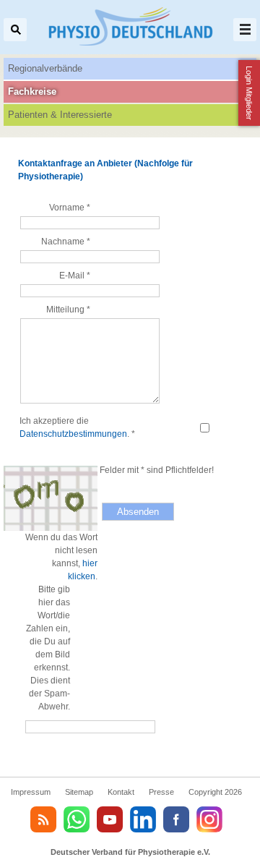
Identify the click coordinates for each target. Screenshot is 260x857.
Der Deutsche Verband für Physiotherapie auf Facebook (176, 819)
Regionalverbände (45, 68)
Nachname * (65, 241)
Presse (161, 792)
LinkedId (143, 819)
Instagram (209, 819)
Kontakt (121, 792)
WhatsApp (77, 819)
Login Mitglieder (249, 93)
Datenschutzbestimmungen (73, 434)
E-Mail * (74, 275)
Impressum (31, 792)
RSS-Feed (43, 819)
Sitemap (79, 792)
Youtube (110, 819)
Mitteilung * (68, 309)
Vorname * (69, 207)
